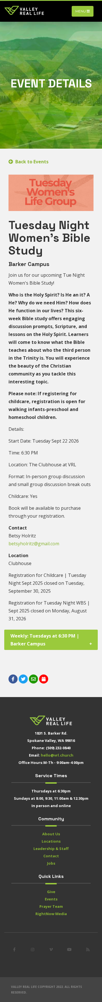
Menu (81, 11)
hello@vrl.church (57, 755)
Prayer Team (51, 906)
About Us (51, 833)
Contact (51, 855)
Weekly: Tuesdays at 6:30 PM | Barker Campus (44, 640)
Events (51, 899)
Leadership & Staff (51, 848)
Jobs (51, 863)
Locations (51, 841)
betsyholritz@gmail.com (33, 543)
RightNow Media (51, 913)
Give (51, 891)
